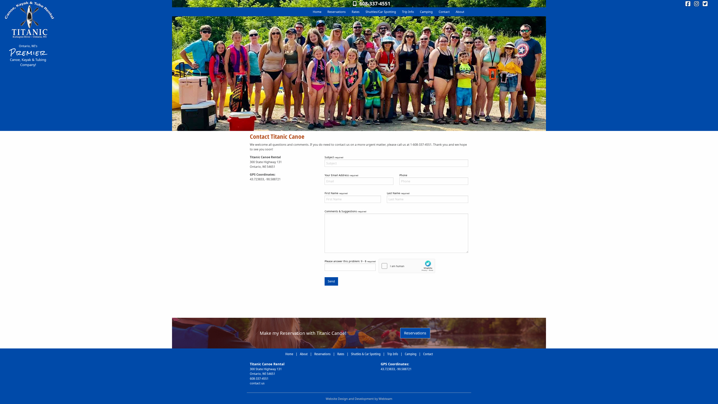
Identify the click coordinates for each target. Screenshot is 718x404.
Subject (334, 157)
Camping (410, 354)
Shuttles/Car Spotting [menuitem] (381, 12)
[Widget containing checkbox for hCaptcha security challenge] (407, 266)
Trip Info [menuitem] (408, 12)
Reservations (415, 333)
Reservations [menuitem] (336, 12)
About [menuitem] (460, 12)
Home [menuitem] (317, 12)
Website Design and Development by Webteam (359, 399)
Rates (340, 354)
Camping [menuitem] (426, 12)
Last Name (398, 193)
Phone (403, 175)
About (304, 354)
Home (289, 354)
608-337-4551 (259, 379)
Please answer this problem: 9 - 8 (350, 261)
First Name (336, 193)
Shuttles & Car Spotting (366, 354)
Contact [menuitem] (444, 12)
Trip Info (392, 354)
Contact (428, 354)
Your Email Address (341, 175)
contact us (257, 383)
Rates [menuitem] (356, 12)
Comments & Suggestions (345, 211)
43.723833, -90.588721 (396, 369)
